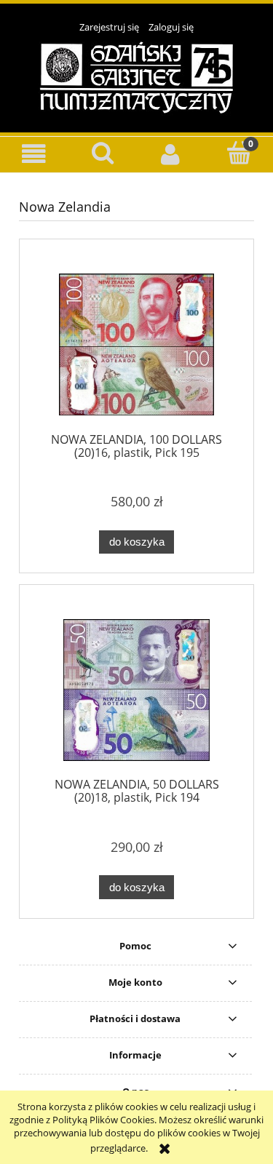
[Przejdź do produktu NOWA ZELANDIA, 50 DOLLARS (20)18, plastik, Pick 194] (136, 690)
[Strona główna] (136, 76)
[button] (34, 154)
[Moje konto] (171, 154)
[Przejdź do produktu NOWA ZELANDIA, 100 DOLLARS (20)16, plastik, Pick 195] (136, 344)
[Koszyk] (239, 153)
